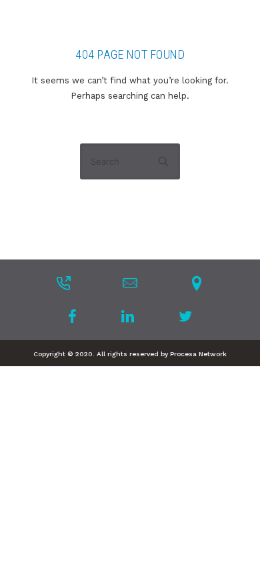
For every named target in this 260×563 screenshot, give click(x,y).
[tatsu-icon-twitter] (185, 316)
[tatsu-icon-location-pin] (196, 282)
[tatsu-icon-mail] (130, 282)
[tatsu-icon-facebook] (76, 316)
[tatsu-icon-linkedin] (131, 316)
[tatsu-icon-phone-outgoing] (63, 282)
